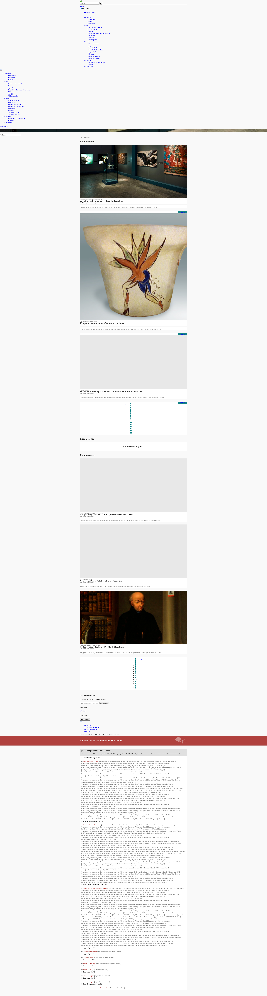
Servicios (91, 37)
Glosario (91, 64)
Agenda (91, 31)
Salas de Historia (94, 56)
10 (131, 422)
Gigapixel (91, 23)
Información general (95, 27)
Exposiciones (92, 29)
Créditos (87, 731)
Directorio (87, 725)
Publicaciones (88, 66)
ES (83, 8)
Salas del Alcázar (94, 58)
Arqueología (92, 52)
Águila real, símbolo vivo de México (101, 201)
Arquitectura (92, 46)
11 (131, 424)
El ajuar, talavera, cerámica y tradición (102, 323)
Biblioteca (91, 35)
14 (131, 430)
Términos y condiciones (92, 727)
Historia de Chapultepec (96, 50)
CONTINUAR (104, 703)
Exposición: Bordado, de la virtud (99, 33)
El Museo (87, 42)
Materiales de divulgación (96, 62)
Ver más (182, 212)
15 (131, 432)
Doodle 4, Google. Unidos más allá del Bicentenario (111, 391)
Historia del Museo (94, 48)
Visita (86, 25)
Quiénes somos (93, 44)
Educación (87, 60)
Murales (91, 54)
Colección (87, 17)
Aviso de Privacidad (90, 729)
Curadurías (92, 19)
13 (131, 428)
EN (88, 8)
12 (131, 426)
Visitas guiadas (93, 40)
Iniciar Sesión (90, 12)
